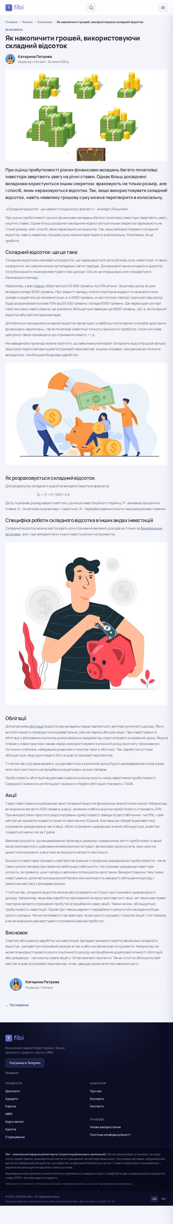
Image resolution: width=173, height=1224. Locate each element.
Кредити (11, 1099)
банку (40, 286)
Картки (10, 1106)
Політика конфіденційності (110, 1135)
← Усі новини (17, 1004)
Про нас (96, 1091)
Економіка (44, 22)
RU (164, 1199)
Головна (11, 22)
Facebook (11, 1073)
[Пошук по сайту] (91, 7)
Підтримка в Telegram (25, 1063)
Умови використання (105, 1127)
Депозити (12, 1091)
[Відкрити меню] (163, 7)
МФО (8, 1114)
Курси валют (14, 1122)
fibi (16, 7)
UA (154, 1199)
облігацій (36, 726)
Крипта (10, 1129)
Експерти (97, 1099)
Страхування (15, 1137)
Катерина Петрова (35, 56)
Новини (27, 22)
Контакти (97, 1106)
